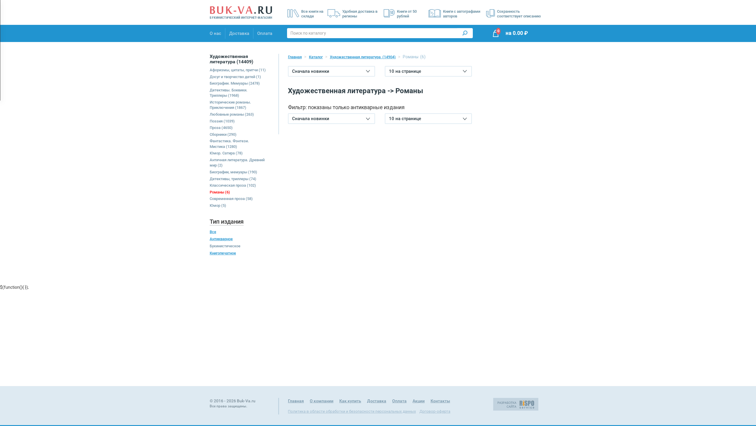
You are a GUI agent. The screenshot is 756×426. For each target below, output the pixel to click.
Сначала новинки (310, 71)
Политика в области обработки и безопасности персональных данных (352, 411)
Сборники (223, 134)
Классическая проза (233, 185)
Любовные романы (232, 114)
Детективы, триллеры (233, 179)
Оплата (264, 33)
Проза (221, 127)
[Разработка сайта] (515, 403)
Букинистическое (225, 246)
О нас (215, 33)
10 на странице (405, 71)
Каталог (316, 57)
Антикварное (221, 239)
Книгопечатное (223, 253)
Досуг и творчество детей (235, 77)
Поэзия (222, 121)
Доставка (239, 33)
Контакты (440, 400)
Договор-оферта (434, 411)
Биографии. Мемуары (235, 83)
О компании (321, 400)
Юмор (218, 205)
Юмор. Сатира (226, 153)
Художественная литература (363, 57)
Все (213, 232)
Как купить (350, 400)
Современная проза (231, 198)
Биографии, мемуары (233, 172)
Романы (220, 192)
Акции (419, 400)
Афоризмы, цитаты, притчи (238, 70)
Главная (295, 57)
